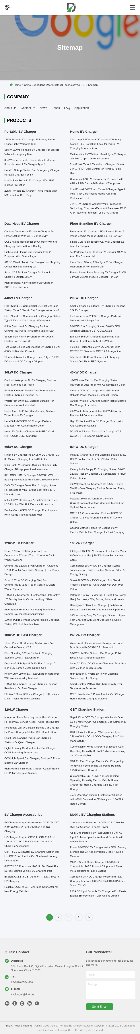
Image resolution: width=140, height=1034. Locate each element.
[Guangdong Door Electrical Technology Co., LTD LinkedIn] (29, 1004)
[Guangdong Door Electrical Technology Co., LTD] (71, 7)
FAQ (67, 108)
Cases (55, 108)
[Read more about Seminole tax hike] (78, 917)
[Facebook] (14, 1004)
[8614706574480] (37, 1004)
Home (17, 84)
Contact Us (28, 108)
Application (81, 108)
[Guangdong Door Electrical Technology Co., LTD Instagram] (22, 1004)
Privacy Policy (12, 1025)
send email (99, 1006)
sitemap (27, 1025)
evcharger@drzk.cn (22, 994)
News (43, 108)
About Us (10, 108)
